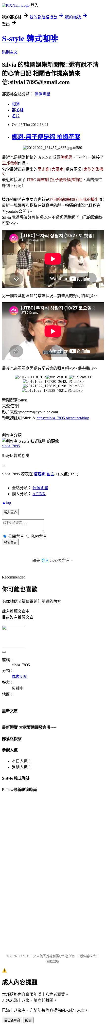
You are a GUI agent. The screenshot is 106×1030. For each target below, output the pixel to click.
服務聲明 (53, 961)
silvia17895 (11, 446)
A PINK (39, 494)
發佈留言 (10, 542)
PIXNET (23, 956)
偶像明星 (42, 94)
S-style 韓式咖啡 (30, 38)
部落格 (18, 110)
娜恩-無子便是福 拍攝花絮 (46, 137)
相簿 (16, 104)
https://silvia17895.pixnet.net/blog (62, 418)
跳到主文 (10, 52)
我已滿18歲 (12, 1020)
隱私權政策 (88, 956)
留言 (50, 474)
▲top (6, 502)
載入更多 (10, 512)
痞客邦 (40, 474)
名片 (16, 116)
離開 (28, 1020)
